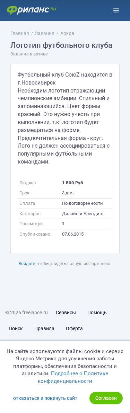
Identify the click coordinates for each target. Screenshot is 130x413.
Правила (44, 328)
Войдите (27, 263)
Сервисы (66, 312)
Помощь (97, 312)
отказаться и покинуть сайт (45, 398)
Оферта (74, 328)
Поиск (16, 328)
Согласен (106, 398)
